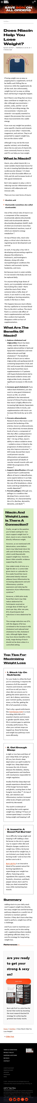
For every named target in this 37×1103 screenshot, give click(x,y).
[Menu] (2, 2)
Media (5, 1076)
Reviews (6, 1058)
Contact (7, 1061)
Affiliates (6, 1072)
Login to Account (9, 1068)
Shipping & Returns (10, 1055)
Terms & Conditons (10, 1049)
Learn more (18, 981)
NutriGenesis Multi (16, 712)
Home (6, 1029)
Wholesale (7, 1074)
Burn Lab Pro (11, 863)
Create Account (8, 1070)
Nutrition (6, 21)
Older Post (10, 1036)
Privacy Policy (9, 1052)
